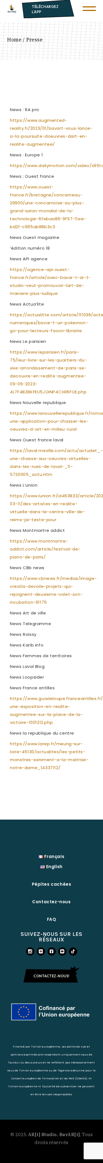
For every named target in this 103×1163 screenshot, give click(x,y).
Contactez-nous (51, 902)
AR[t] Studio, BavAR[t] (54, 1134)
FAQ (51, 919)
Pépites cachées (51, 884)
